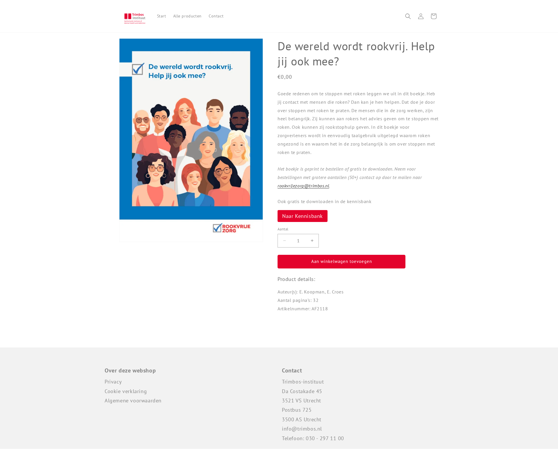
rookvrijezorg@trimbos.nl (303, 186)
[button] (408, 16)
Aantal (283, 229)
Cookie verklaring (126, 391)
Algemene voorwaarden (133, 400)
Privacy (113, 381)
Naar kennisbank (302, 216)
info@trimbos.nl (302, 428)
